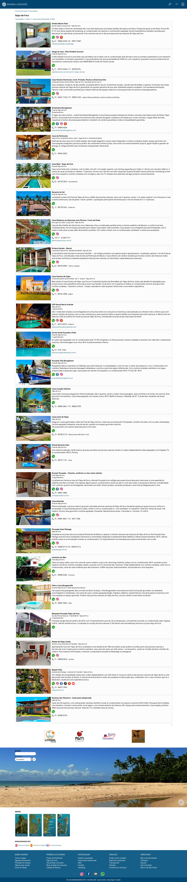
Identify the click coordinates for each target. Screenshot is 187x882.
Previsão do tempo (22, 863)
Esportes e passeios (117, 860)
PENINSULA (35, 835)
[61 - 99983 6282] (53, 572)
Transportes (114, 863)
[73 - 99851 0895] (53, 490)
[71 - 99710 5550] (53, 66)
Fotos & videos (21, 867)
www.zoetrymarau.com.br (61, 240)
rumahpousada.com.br (60, 495)
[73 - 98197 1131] (53, 457)
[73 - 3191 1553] (53, 347)
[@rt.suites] (57, 656)
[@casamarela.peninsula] (57, 516)
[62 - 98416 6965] (53, 263)
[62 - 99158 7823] (53, 178)
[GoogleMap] (61, 38)
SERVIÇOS (113, 854)
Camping (81, 867)
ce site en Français (55, 845)
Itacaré (143, 863)
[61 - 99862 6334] (53, 38)
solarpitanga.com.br (59, 549)
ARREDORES (146, 854)
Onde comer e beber (117, 858)
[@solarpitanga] (57, 544)
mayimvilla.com (58, 690)
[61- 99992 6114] (53, 544)
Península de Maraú (21, 11)
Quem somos (101, 880)
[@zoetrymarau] (57, 235)
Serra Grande (146, 865)
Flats (80, 863)
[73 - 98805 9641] (53, 403)
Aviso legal (110, 880)
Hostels (81, 865)
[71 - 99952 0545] (53, 150)
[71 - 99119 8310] (53, 321)
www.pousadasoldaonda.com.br (64, 352)
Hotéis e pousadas (85, 858)
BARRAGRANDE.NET (23, 841)
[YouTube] (73, 684)
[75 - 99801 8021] (53, 516)
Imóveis (112, 865)
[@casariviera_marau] (57, 263)
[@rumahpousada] (57, 490)
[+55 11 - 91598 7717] (53, 235)
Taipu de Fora (51, 860)
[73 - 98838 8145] (53, 712)
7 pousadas (19, 19)
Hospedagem (33, 11)
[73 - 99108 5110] (53, 431)
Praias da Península (54, 858)
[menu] (182, 3)
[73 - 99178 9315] (53, 375)
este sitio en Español (39, 845)
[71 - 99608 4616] (53, 656)
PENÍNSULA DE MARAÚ (55, 854)
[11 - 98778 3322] (53, 204)
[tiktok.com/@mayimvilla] (65, 684)
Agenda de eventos (23, 860)
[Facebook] (57, 375)
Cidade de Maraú (53, 867)
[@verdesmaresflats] (57, 38)
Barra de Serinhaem (149, 858)
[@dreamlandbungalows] (61, 124)
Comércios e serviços (118, 867)
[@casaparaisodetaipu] (57, 291)
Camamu (144, 860)
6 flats (52, 19)
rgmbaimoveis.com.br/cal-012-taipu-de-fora (68, 72)
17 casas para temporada (39, 19)
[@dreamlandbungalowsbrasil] (57, 124)
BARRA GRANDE (21, 835)
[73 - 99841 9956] (53, 600)
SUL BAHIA (50, 835)
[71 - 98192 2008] (53, 291)
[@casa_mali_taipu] (57, 178)
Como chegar (20, 858)
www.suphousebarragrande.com (64, 327)
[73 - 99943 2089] (53, 628)
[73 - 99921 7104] (53, 94)
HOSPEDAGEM (84, 854)
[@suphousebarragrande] (57, 321)
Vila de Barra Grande (54, 863)
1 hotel (27, 19)
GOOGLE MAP (64, 835)
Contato (118, 880)
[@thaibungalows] (61, 375)
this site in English (24, 845)
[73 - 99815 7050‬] (53, 684)
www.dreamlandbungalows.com (64, 130)
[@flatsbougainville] (57, 600)
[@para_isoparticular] (57, 94)
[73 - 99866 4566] (53, 124)
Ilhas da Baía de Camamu (56, 865)
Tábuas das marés (22, 865)
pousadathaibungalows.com (62, 378)
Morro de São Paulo (149, 867)
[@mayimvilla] (57, 684)
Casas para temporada (87, 860)
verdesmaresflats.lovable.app (63, 44)
